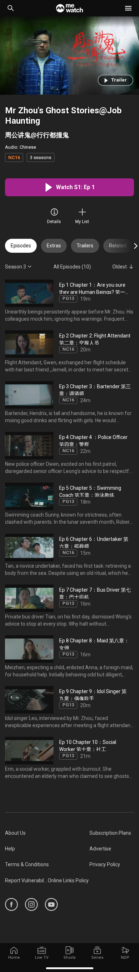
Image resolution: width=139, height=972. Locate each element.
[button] (128, 8)
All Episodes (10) (72, 266)
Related (118, 245)
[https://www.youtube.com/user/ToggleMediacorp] (51, 904)
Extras (54, 245)
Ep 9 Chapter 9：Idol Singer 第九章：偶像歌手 (93, 694)
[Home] (69, 8)
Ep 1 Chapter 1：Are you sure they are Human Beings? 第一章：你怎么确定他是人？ (92, 287)
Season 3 (15, 266)
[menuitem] (47, 833)
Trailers (85, 245)
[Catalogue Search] (10, 8)
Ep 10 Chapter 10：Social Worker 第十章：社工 (87, 745)
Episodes (21, 245)
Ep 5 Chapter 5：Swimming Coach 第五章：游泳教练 (90, 491)
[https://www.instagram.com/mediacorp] (31, 904)
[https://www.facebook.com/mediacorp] (11, 904)
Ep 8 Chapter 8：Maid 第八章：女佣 (94, 643)
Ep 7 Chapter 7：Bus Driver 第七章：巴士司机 (95, 592)
